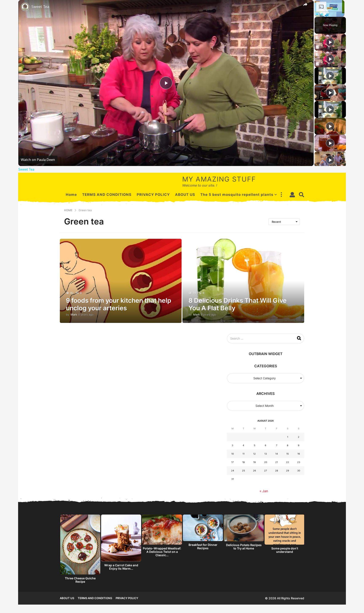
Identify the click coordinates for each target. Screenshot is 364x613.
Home (71, 194)
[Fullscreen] (341, 14)
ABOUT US (185, 194)
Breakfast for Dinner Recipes (203, 546)
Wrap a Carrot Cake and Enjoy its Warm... (121, 566)
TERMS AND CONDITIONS (106, 194)
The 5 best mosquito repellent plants (236, 194)
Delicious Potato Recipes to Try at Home (244, 546)
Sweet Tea (40, 6)
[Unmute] (322, 14)
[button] (281, 194)
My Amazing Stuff (219, 179)
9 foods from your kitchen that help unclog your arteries (118, 304)
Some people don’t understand (284, 550)
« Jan (264, 491)
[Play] (317, 14)
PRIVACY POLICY (153, 194)
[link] (25, 7)
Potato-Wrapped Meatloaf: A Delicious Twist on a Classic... (162, 552)
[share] (305, 4)
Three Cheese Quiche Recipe (80, 579)
